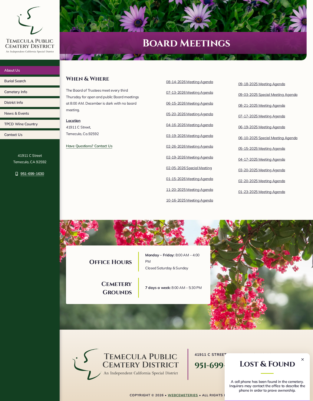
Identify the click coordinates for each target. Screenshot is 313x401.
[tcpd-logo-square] (29, 5)
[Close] (303, 359)
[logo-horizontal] (125, 350)
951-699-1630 (219, 366)
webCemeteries (183, 395)
